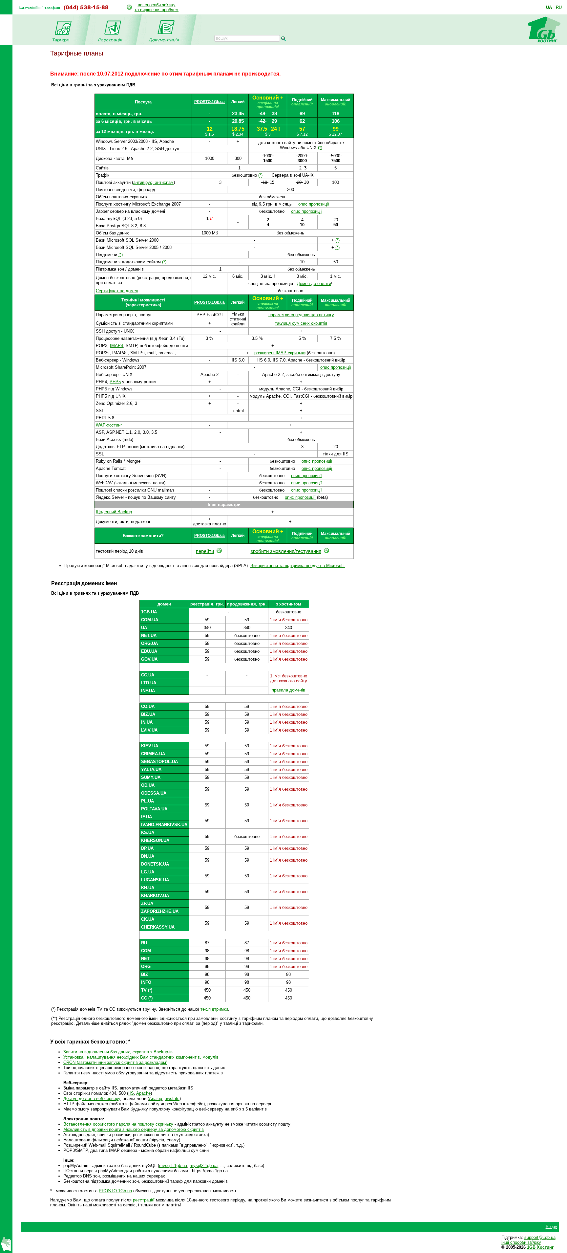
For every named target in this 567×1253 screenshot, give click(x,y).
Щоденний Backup (114, 511)
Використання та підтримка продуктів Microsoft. (297, 565)
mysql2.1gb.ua (204, 1165)
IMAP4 (116, 345)
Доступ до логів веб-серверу (91, 1098)
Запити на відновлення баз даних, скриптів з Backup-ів (118, 1051)
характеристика (143, 304)
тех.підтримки (214, 1009)
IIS (131, 1093)
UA (549, 7)
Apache (143, 1093)
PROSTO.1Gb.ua (209, 101)
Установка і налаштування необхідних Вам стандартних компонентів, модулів (141, 1057)
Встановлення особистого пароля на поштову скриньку (118, 1124)
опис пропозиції (313, 204)
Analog (155, 1098)
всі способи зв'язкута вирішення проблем (156, 7)
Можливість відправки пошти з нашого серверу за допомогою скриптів (133, 1129)
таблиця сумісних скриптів (301, 323)
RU (559, 7)
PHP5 (115, 381)
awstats (172, 1098)
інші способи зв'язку (521, 1242)
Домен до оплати (314, 283)
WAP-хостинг (109, 425)
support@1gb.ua (540, 1237)
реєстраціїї (144, 1200)
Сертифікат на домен (117, 290)
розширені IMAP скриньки (279, 352)
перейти (205, 551)
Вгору (551, 1226)
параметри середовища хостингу (301, 314)
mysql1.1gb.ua (173, 1165)
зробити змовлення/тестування (286, 551)
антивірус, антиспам (153, 182)
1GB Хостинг (540, 1247)
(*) (320, 147)
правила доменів (288, 690)
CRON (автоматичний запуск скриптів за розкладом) (115, 1062)
